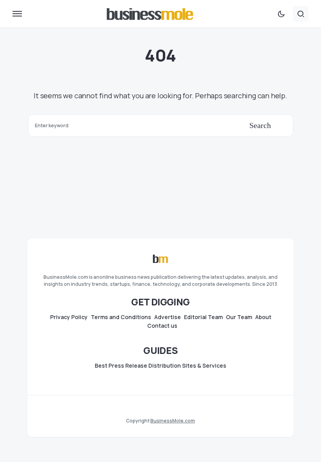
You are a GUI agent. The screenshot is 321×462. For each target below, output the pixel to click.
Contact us (162, 325)
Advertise (167, 317)
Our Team (239, 317)
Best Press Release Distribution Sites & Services (160, 365)
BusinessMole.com (172, 420)
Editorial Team (203, 317)
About (263, 317)
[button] (17, 13)
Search (260, 125)
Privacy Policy (69, 317)
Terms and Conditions (121, 317)
